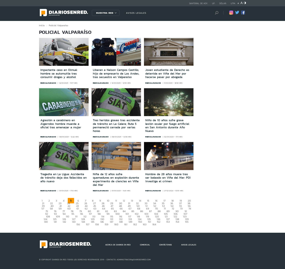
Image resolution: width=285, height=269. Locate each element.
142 (64, 221)
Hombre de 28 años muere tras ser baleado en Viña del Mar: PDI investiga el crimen (167, 177)
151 (149, 221)
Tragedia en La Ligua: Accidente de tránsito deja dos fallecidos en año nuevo (63, 177)
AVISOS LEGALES (136, 13)
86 (141, 211)
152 (158, 221)
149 (130, 221)
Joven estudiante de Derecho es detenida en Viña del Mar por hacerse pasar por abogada (167, 73)
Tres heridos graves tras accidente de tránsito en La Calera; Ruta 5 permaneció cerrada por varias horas (116, 125)
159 (106, 224)
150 (140, 221)
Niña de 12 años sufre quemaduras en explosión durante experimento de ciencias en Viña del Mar (116, 179)
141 (55, 221)
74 (190, 208)
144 (83, 221)
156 (78, 224)
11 (116, 200)
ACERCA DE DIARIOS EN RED (118, 244)
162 (135, 224)
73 (181, 208)
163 (144, 224)
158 (97, 224)
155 (187, 221)
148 (121, 221)
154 (177, 221)
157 (87, 224)
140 (46, 221)
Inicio (42, 25)
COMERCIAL (145, 244)
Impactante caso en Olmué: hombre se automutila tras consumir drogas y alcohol (58, 73)
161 (125, 224)
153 (168, 221)
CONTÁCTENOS (165, 244)
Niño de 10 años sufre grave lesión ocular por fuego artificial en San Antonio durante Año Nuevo (167, 125)
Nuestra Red (104, 13)
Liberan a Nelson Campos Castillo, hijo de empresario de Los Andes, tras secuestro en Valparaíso (116, 73)
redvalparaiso (48, 83)
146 (102, 221)
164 (154, 224)
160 (116, 224)
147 (111, 221)
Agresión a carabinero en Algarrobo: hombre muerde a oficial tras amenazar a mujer (60, 123)
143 (74, 221)
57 (43, 208)
